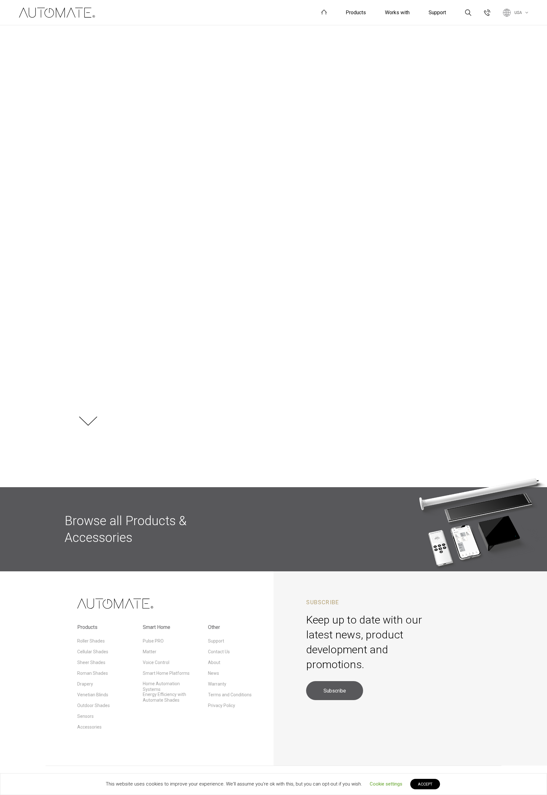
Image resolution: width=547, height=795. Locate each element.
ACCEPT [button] (425, 784)
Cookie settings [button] (386, 784)
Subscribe (335, 691)
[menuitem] (324, 12)
